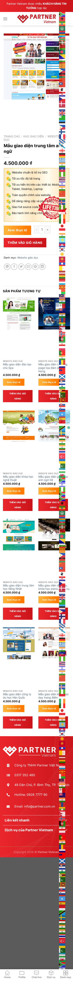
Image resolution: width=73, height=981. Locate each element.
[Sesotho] (62, 385)
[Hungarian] (62, 197)
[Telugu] (62, 446)
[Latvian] (62, 272)
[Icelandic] (62, 202)
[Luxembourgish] (62, 282)
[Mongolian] (62, 319)
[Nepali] (62, 329)
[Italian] (62, 220)
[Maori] (62, 310)
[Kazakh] (62, 239)
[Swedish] (62, 432)
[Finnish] (62, 131)
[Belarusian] (62, 46)
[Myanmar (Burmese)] (62, 324)
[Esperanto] (62, 117)
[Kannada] (62, 235)
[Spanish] (62, 418)
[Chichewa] (62, 75)
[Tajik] (62, 437)
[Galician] (62, 145)
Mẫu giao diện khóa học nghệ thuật (18, 478)
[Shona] (62, 390)
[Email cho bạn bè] (28, 266)
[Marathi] (62, 315)
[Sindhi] (62, 395)
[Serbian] (62, 380)
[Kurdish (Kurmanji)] (62, 253)
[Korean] (62, 249)
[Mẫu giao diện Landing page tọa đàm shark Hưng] (54, 313)
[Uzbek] (62, 470)
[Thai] (62, 451)
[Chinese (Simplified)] (62, 79)
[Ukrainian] (62, 460)
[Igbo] (62, 206)
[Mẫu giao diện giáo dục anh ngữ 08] (54, 426)
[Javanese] (62, 230)
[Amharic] (62, 23)
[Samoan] (62, 371)
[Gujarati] (62, 164)
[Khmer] (62, 244)
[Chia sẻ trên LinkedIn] (42, 266)
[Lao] (62, 263)
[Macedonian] (62, 286)
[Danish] (62, 103)
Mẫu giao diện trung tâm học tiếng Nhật (18, 587)
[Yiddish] (62, 484)
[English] (62, 112)
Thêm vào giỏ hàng (25, 243)
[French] (62, 136)
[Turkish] (62, 456)
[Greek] (62, 159)
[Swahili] (62, 427)
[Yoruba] (62, 489)
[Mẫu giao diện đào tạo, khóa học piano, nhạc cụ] (54, 535)
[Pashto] (62, 338)
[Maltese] (62, 305)
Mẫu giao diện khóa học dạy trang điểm (53, 696)
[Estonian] (62, 122)
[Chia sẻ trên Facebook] (14, 266)
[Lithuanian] (62, 277)
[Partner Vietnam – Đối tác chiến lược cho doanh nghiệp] (36, 19)
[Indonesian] (62, 211)
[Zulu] (62, 493)
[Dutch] (62, 108)
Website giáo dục (27, 257)
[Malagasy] (62, 291)
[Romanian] (62, 362)
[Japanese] (62, 225)
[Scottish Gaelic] (62, 376)
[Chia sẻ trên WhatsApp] (7, 266)
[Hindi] (62, 188)
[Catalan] (62, 65)
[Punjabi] (62, 357)
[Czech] (62, 98)
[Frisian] (62, 140)
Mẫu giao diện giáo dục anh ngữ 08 (53, 478)
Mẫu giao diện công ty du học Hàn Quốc (17, 696)
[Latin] (62, 268)
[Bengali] (62, 51)
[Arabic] (62, 28)
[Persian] (62, 343)
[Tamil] (62, 442)
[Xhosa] (62, 479)
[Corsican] (62, 89)
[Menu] (5, 19)
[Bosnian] (62, 56)
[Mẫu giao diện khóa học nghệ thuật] (19, 426)
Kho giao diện (33, 136)
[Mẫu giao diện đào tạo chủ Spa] (19, 313)
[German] (62, 155)
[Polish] (62, 347)
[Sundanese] (62, 423)
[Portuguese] (62, 352)
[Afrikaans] (62, 13)
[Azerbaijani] (62, 37)
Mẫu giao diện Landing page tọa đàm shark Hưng (52, 368)
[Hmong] (62, 192)
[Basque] (62, 42)
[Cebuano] (62, 70)
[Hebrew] (62, 183)
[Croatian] (62, 93)
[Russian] (62, 366)
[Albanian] (62, 18)
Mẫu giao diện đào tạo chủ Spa (17, 366)
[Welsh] (62, 474)
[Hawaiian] (62, 178)
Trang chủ (12, 136)
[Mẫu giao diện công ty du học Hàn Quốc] (19, 643)
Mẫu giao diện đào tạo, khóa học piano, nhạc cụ (53, 587)
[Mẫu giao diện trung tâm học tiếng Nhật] (19, 535)
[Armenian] (62, 32)
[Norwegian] (62, 333)
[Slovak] (62, 404)
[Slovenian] (62, 409)
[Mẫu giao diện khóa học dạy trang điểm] (54, 643)
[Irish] (62, 216)
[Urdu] (62, 465)
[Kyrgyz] (62, 258)
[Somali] (62, 413)
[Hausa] (62, 173)
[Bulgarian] (62, 61)
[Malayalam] (62, 300)
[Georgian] (62, 150)
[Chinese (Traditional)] (62, 84)
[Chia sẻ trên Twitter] (21, 266)
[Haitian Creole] (62, 169)
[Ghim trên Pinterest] (35, 266)
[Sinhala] (62, 399)
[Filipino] (62, 126)
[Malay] (62, 296)
